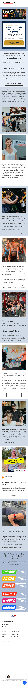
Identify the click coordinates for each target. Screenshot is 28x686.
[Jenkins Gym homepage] (10, 3)
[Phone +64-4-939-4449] (25, 3)
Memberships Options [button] (14, 395)
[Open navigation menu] (21, 3)
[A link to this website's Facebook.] (12, 616)
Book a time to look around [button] (14, 83)
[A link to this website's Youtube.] (15, 616)
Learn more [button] (14, 495)
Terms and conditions (7, 640)
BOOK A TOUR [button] (14, 182)
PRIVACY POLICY (5, 641)
